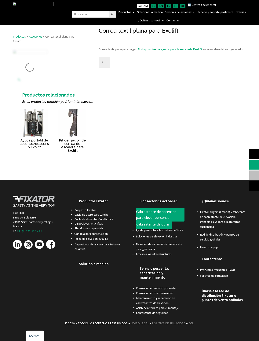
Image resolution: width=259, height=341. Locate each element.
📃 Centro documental (202, 5)
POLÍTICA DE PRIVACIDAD (168, 323)
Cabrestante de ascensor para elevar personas (156, 214)
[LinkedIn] (17, 248)
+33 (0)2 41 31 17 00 (29, 231)
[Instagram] (28, 248)
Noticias (240, 12)
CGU (191, 323)
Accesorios (35, 36)
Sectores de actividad (178, 12)
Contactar (172, 20)
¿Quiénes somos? (149, 20)
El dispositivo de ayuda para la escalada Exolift (170, 49)
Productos (124, 12)
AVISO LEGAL (140, 323)
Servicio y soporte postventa (215, 12)
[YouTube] (39, 248)
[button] (35, 336)
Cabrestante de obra (152, 224)
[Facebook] (50, 248)
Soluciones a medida (150, 12)
